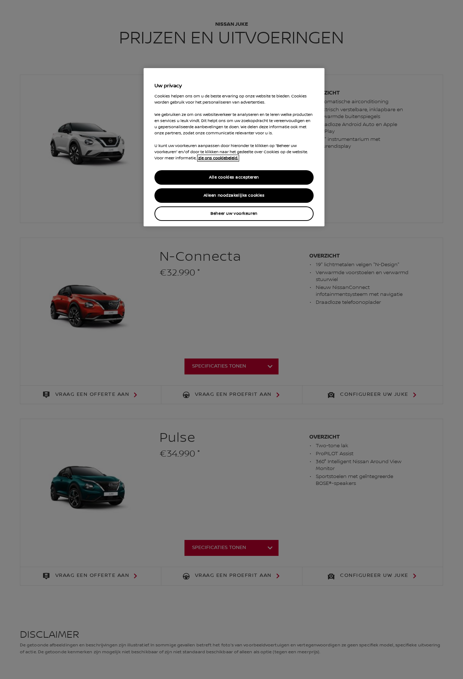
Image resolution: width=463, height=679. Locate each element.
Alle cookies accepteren (234, 177)
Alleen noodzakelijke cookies (234, 195)
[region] (234, 147)
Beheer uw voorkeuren (234, 213)
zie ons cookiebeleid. (218, 158)
